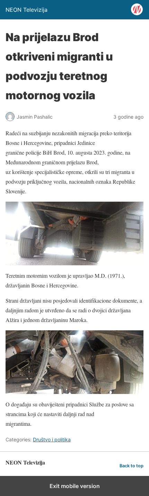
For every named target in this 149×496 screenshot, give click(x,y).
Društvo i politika (52, 439)
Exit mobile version (75, 486)
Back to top (131, 465)
